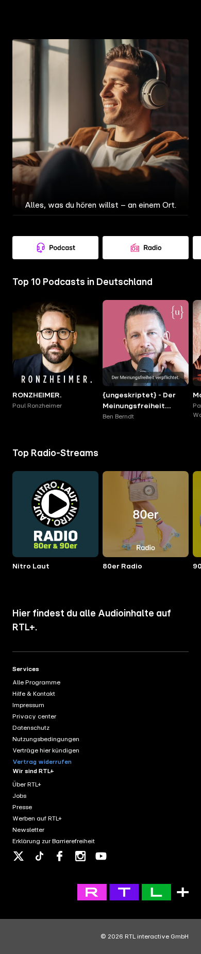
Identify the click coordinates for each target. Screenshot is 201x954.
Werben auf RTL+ (37, 818)
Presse (22, 807)
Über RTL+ (26, 784)
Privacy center (34, 716)
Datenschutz (30, 728)
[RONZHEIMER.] (55, 343)
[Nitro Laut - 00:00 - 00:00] (55, 514)
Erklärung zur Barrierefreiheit (53, 841)
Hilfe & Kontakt (33, 694)
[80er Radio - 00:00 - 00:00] (146, 514)
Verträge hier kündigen (45, 750)
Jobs (19, 796)
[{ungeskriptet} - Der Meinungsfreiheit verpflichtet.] (146, 343)
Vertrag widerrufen (42, 762)
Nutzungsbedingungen (45, 739)
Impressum (28, 705)
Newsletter (28, 830)
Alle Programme (36, 682)
